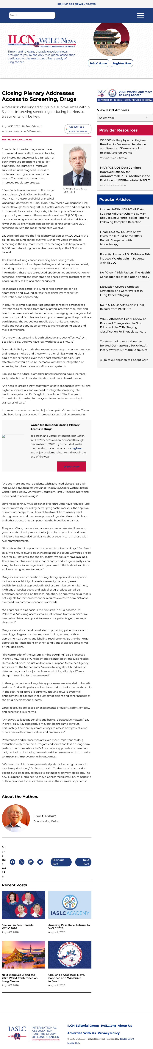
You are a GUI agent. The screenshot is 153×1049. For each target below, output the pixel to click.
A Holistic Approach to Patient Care (124, 360)
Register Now (122, 63)
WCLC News (25, 139)
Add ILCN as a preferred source (78, 129)
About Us (125, 1025)
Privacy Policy (109, 1033)
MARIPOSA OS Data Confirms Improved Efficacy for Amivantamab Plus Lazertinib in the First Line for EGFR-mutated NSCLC (125, 174)
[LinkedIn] (118, 72)
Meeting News (10, 139)
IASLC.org (108, 1025)
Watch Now (71, 466)
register (76, 448)
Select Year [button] (106, 118)
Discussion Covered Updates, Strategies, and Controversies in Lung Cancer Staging (121, 291)
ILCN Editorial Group (83, 1025)
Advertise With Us (81, 1033)
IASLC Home (98, 63)
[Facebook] (96, 72)
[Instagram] (103, 72)
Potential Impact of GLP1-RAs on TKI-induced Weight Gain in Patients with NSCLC (125, 258)
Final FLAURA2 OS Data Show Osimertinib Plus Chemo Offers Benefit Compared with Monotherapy (121, 238)
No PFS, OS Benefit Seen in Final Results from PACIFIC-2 (122, 307)
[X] (111, 72)
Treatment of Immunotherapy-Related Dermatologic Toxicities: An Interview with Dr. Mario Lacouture (124, 346)
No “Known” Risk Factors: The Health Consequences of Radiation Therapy (125, 274)
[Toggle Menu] (140, 15)
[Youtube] (126, 72)
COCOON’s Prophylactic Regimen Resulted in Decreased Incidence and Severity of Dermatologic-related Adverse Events (123, 146)
